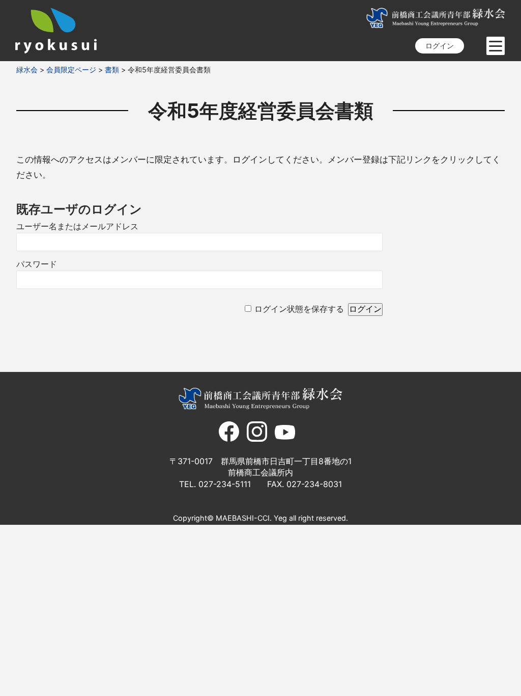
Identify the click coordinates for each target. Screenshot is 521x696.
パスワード (36, 264)
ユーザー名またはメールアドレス (77, 226)
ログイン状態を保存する (299, 309)
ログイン (439, 45)
